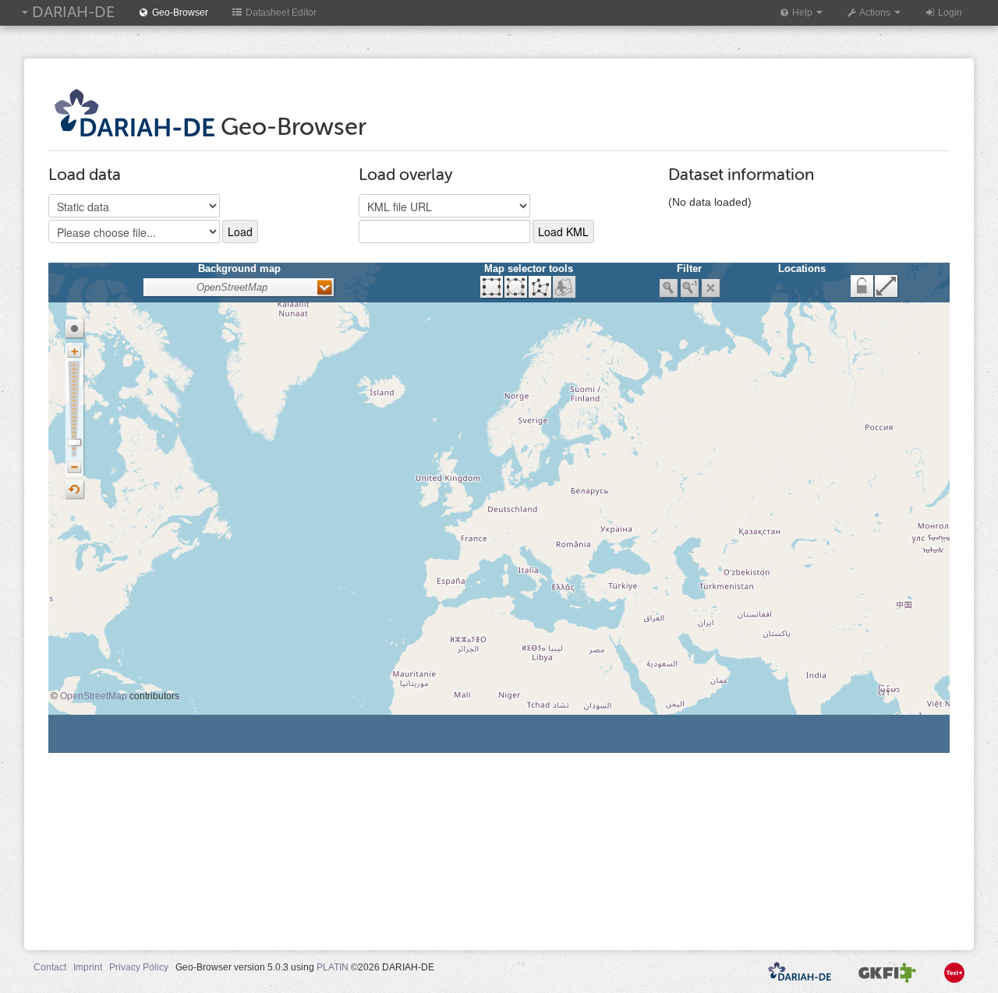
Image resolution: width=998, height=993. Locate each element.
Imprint (87, 967)
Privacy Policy (138, 967)
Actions (875, 12)
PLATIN (333, 967)
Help (802, 12)
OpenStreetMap (93, 696)
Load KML (563, 231)
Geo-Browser (179, 12)
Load (240, 231)
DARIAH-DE (71, 12)
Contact (50, 967)
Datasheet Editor (280, 12)
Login (949, 12)
